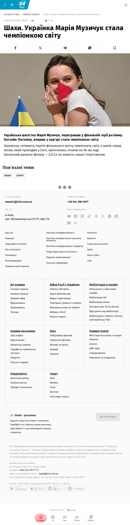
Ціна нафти (16, 335)
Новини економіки (22, 331)
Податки (15, 357)
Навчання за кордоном (102, 357)
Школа (93, 343)
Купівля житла (18, 382)
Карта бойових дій (60, 293)
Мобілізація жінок (99, 302)
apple (37, 488)
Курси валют (17, 340)
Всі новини (17, 284)
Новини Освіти (99, 331)
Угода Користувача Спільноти (61, 252)
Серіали (54, 353)
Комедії (54, 349)
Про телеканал (12, 250)
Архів (90, 250)
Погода (14, 312)
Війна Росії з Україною (65, 284)
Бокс (52, 378)
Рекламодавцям (13, 261)
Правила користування (17, 266)
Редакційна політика (16, 244)
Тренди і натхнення (21, 387)
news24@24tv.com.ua (18, 201)
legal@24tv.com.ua (48, 473)
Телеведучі (10, 255)
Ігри (89, 261)
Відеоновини (17, 303)
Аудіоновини (17, 307)
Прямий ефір (17, 298)
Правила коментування (58, 257)
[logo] (22, 4)
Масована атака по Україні (65, 307)
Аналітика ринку (19, 378)
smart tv (56, 488)
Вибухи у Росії (58, 312)
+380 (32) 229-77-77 (29, 470)
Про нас (9, 233)
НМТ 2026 (94, 348)
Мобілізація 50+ (98, 297)
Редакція (9, 238)
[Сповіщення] (126, 5)
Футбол (54, 382)
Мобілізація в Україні (103, 284)
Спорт (54, 373)
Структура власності (97, 244)
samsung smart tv (76, 488)
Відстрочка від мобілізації (103, 311)
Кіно (53, 331)
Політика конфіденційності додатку (64, 246)
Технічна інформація (57, 263)
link (69, 216)
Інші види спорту (59, 396)
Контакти (92, 233)
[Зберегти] (114, 48)
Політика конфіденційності (60, 233)
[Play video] (65, 91)
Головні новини (19, 289)
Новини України (31, 14)
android (18, 488)
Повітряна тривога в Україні (65, 303)
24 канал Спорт (12, 14)
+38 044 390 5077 (78, 201)
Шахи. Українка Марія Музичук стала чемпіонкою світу (72, 14)
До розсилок (108, 417)
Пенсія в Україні (19, 362)
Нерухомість (18, 373)
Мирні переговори (60, 298)
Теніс (53, 387)
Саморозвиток (97, 353)
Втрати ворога (58, 316)
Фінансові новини (20, 344)
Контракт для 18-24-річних (104, 306)
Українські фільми (60, 340)
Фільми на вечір (59, 344)
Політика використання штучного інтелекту (63, 239)
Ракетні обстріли (59, 289)
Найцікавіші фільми (61, 335)
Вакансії (91, 238)
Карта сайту (93, 255)
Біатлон (54, 391)
